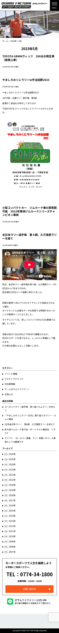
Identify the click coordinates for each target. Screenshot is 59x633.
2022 (11, 474)
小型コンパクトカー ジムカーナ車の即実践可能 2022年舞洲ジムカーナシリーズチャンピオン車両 (29, 211)
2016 (11, 505)
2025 (11, 459)
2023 (11, 469)
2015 (11, 510)
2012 (11, 526)
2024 (11, 464)
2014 (11, 515)
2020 (11, 484)
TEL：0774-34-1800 (29, 574)
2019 (11, 490)
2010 (11, 536)
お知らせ (9, 394)
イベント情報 (11, 373)
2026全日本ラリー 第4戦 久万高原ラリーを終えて (30, 424)
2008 (11, 546)
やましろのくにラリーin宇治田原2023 (25, 80)
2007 (11, 551)
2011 (11, 531)
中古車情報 (10, 383)
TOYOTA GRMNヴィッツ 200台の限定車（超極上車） (28, 58)
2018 (11, 495)
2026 (11, 454)
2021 (11, 479)
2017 (11, 500)
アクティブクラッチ (14, 378)
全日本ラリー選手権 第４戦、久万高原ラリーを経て (29, 236)
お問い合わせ (29, 588)
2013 (11, 520)
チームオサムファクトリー (17, 389)
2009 (11, 541)
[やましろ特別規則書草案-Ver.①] (29, 117)
